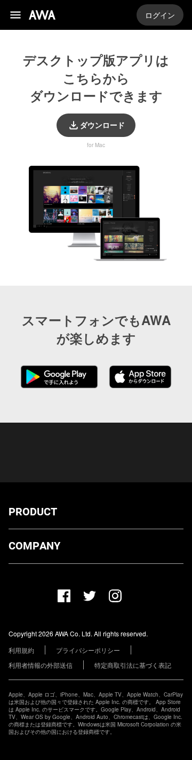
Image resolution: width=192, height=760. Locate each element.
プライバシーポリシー (88, 649)
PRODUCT (33, 512)
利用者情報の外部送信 (41, 664)
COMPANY (34, 546)
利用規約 (21, 649)
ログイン (160, 15)
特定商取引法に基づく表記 (132, 664)
